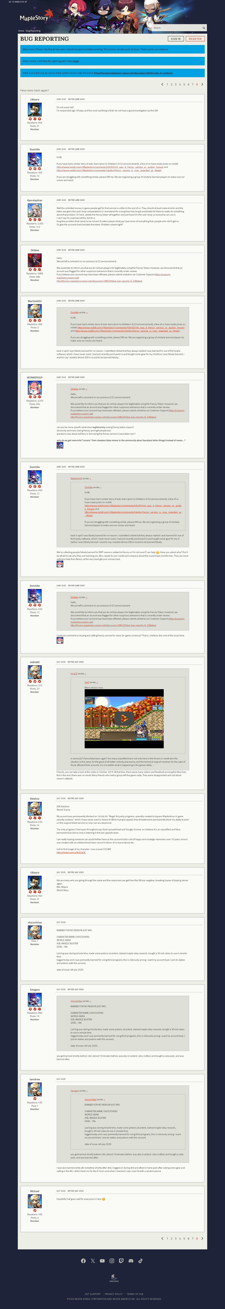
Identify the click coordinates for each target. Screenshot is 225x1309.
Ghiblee (35, 250)
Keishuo (34, 799)
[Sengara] (35, 1000)
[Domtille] (35, 159)
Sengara (35, 990)
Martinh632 (35, 301)
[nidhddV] (35, 672)
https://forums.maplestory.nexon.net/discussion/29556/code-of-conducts (133, 73)
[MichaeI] (35, 1201)
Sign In (176, 39)
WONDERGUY (34, 377)
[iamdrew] (35, 1089)
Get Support (93, 1294)
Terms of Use (135, 1294)
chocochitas (35, 922)
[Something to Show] (30, 219)
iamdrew (35, 1079)
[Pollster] (39, 219)
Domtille (35, 149)
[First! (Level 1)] (39, 168)
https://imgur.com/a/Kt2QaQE (71, 852)
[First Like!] (39, 681)
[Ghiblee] (35, 260)
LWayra (34, 99)
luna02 (74, 673)
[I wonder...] (34, 118)
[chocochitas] (35, 932)
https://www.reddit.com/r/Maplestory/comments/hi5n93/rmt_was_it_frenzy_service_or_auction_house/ (110, 167)
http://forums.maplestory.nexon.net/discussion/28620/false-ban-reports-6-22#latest (99, 281)
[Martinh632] (35, 311)
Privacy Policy (114, 1294)
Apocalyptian (34, 200)
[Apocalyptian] (35, 210)
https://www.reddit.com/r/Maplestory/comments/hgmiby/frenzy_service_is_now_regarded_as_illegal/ (109, 170)
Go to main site (16, 1)
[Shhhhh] (30, 118)
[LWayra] (35, 109)
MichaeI (34, 1191)
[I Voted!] (34, 219)
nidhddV (35, 662)
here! (76, 61)
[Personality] (39, 118)
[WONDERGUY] (35, 388)
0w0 (87, 682)
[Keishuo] (35, 809)
